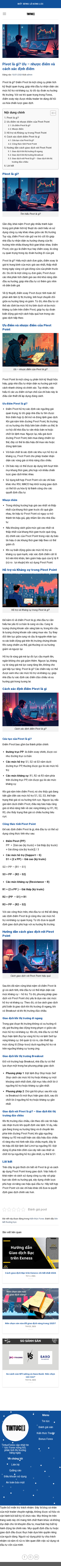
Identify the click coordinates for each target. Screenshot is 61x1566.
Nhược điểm (17, 129)
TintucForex (8, 1445)
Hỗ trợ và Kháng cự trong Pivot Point (27, 132)
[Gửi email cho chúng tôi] (36, 1557)
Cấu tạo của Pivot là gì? (23, 140)
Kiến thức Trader (46, 1433)
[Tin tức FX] (30, 13)
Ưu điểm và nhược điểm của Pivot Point (28, 121)
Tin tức (46, 1421)
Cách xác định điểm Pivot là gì (23, 136)
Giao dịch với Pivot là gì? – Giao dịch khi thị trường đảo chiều (32, 160)
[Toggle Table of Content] (51, 113)
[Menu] (4, 14)
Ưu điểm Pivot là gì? (21, 125)
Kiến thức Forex (37, 1218)
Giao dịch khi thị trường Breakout (27, 155)
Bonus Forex (46, 1439)
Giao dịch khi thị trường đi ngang (27, 151)
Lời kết (10, 165)
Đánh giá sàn (46, 1427)
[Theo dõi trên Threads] (30, 1557)
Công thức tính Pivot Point (24, 144)
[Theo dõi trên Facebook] (24, 1557)
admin (29, 74)
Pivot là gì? (13, 117)
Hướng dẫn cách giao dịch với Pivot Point (29, 147)
